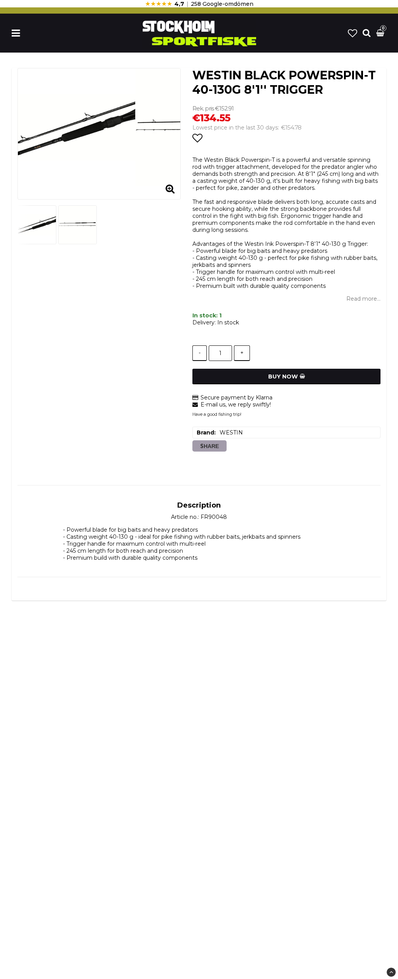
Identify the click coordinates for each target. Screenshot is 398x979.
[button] (352, 33)
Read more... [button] (363, 298)
